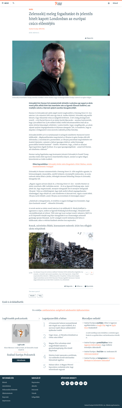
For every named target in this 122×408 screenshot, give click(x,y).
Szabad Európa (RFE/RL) (37, 29)
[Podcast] (81, 383)
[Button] (89, 38)
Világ (31, 9)
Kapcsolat (5, 397)
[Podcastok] (109, 3)
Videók (34, 393)
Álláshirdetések (7, 393)
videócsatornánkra (91, 354)
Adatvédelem (6, 386)
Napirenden (36, 382)
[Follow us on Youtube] (63, 383)
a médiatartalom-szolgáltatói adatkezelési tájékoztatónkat (65, 310)
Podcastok (35, 390)
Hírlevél (115, 3)
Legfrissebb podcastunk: (15, 318)
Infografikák (35, 397)
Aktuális (34, 386)
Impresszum (6, 401)
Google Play (101, 325)
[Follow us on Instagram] (72, 383)
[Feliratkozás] (85, 383)
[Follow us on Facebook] (67, 383)
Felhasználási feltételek (9, 390)
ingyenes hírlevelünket (92, 345)
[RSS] (76, 383)
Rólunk (4, 382)
